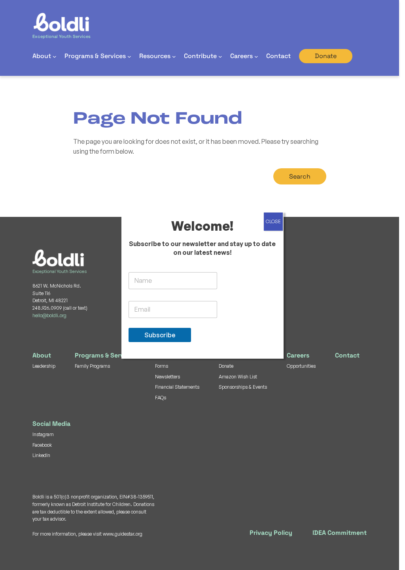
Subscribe (159, 335)
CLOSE (273, 221)
